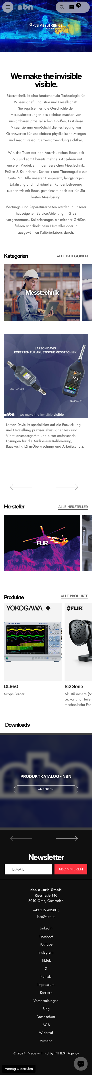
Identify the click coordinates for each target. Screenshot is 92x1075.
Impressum (46, 984)
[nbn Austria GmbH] (25, 6)
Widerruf (46, 1032)
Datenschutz (46, 1016)
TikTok (46, 960)
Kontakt (46, 976)
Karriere (46, 992)
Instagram (46, 952)
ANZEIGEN (46, 789)
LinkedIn (46, 928)
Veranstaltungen (46, 1000)
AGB (46, 1024)
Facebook (46, 936)
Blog (46, 1008)
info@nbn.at (46, 916)
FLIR (42, 543)
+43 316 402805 (46, 910)
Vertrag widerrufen (19, 1068)
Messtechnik (42, 292)
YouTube (46, 944)
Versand (46, 1040)
